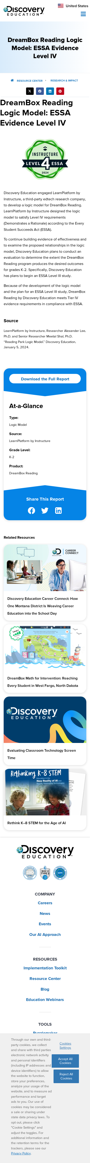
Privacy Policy (21, 1153)
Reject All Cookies (66, 1076)
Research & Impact (64, 80)
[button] (30, 91)
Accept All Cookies (65, 1061)
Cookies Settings (65, 1045)
